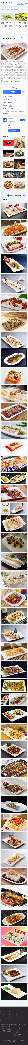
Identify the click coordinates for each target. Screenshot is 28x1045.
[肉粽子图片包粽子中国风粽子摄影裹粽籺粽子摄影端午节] (19, 153)
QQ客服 (3, 1031)
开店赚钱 (14, 130)
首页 (3, 9)
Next (24, 23)
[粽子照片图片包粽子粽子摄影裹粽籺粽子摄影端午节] (19, 174)
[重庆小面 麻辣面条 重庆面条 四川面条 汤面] (19, 185)
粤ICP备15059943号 (20, 1040)
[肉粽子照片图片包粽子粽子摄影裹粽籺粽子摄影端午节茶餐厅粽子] (8, 153)
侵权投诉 (11, 81)
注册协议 (17, 1031)
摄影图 (7, 9)
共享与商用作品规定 (18, 1034)
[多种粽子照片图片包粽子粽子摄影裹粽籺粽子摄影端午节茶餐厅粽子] (19, 143)
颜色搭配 (9, 1029)
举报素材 (17, 81)
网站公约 (17, 1032)
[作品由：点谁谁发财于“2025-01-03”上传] (5, 120)
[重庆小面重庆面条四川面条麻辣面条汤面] (8, 185)
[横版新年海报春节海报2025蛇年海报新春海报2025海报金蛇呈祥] (8, 143)
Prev (2, 23)
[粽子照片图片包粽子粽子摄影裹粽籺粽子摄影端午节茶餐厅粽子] (8, 164)
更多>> (23, 136)
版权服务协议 (4, 81)
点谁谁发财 (12, 118)
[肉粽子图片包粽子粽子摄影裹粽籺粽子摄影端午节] (19, 164)
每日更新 (9, 1031)
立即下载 (12, 92)
